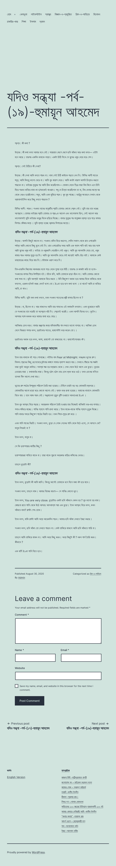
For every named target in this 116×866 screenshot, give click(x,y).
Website (20, 668)
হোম (9, 14)
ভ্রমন (42, 21)
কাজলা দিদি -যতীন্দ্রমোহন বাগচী (74, 777)
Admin (21, 577)
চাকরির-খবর (12, 21)
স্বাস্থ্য (48, 14)
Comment (22, 614)
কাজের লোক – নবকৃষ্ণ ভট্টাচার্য (74, 787)
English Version (16, 777)
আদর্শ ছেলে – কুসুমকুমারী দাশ (73, 821)
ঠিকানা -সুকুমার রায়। (70, 796)
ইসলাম (33, 21)
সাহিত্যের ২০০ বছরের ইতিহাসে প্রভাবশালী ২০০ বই (82, 806)
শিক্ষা (24, 21)
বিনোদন (96, 14)
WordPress (38, 852)
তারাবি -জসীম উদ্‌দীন (70, 792)
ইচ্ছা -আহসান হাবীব (70, 830)
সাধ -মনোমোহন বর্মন (70, 826)
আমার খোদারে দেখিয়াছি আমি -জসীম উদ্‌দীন (79, 811)
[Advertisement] (58, 63)
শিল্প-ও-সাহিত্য (83, 14)
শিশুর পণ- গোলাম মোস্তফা (72, 801)
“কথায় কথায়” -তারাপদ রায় (72, 816)
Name (19, 650)
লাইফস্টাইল (36, 14)
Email (65, 650)
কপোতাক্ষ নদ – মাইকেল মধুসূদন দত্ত (77, 782)
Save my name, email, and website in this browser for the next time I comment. (56, 688)
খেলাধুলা (23, 14)
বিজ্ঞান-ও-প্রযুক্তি (63, 14)
